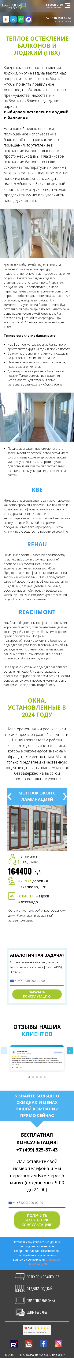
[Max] (28, 19)
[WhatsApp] (21, 19)
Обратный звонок (62, 21)
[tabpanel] (37, 898)
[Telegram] (13, 19)
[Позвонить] (6, 19)
